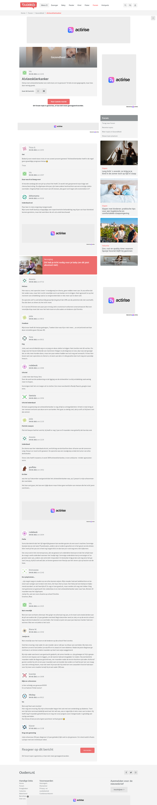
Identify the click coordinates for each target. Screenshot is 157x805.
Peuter (71, 5)
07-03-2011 (33, 728)
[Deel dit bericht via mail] (44, 91)
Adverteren (23, 793)
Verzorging (48, 259)
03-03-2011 (33, 74)
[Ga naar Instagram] (136, 772)
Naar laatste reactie (59, 102)
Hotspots (105, 5)
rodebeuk (33, 365)
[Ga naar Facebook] (126, 772)
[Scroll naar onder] (153, 18)
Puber (87, 5)
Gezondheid (39, 13)
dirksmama (34, 196)
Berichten (22, 796)
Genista (32, 395)
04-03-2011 (33, 198)
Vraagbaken (23, 788)
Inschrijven (118, 789)
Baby (63, 5)
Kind (79, 5)
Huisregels (43, 783)
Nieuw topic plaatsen (110, 136)
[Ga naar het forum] (130, 5)
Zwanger (54, 5)
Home (23, 13)
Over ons (22, 799)
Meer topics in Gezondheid (111, 132)
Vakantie (105, 245)
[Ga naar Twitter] (131, 772)
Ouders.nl (27, 772)
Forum (95, 5)
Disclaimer (43, 786)
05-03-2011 (33, 632)
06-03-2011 (33, 697)
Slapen (104, 168)
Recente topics (107, 127)
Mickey (32, 695)
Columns (22, 791)
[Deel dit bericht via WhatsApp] (38, 91)
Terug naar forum (108, 123)
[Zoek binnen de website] (125, 5)
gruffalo (32, 467)
